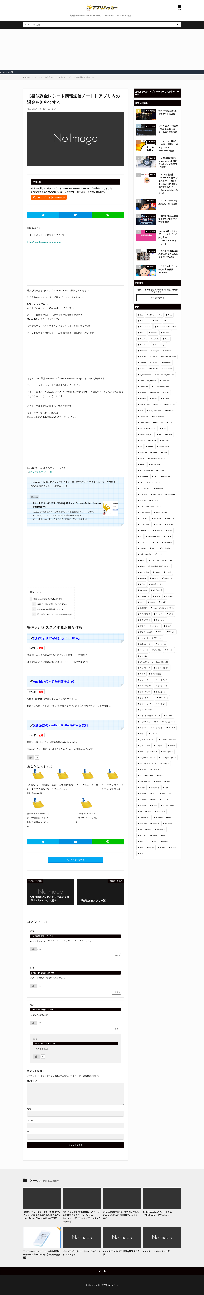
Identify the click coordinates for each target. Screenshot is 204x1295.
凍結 (168, 781)
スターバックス (146, 686)
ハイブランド (158, 728)
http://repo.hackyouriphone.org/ (44, 242)
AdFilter (152, 315)
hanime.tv (159, 422)
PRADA (168, 536)
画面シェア (161, 829)
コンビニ (143, 656)
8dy (141, 315)
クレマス (157, 650)
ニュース (143, 728)
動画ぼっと (155, 788)
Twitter (142, 584)
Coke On (154, 369)
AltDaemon (144, 321)
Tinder (157, 572)
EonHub (143, 398)
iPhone (150, 446)
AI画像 (153, 251)
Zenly (142, 602)
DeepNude (144, 387)
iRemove (143, 452)
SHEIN (154, 548)
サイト (30, 1132)
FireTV (158, 405)
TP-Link (168, 572)
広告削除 (143, 799)
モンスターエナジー (168, 758)
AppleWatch (144, 345)
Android (154, 333)
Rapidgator (168, 542)
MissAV (143, 500)
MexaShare (157, 494)
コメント (32, 1081)
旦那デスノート (169, 805)
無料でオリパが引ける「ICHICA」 (50, 604)
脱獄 (165, 835)
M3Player (159, 488)
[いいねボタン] (30, 757)
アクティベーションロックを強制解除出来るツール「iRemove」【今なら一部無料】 (41, 1254)
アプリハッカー (110, 1285)
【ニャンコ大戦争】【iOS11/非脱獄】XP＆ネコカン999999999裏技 (168, 146)
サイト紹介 (151, 111)
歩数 (170, 817)
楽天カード (161, 811)
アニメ (168, 626)
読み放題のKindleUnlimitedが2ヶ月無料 (52, 614)
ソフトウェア (145, 692)
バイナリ (171, 728)
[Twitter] (43, 215)
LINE (156, 476)
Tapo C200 (155, 560)
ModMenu (155, 500)
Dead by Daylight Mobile (165, 375)
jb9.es (142, 458)
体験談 (158, 781)
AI (161, 315)
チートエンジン (146, 710)
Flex (141, 411)
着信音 (155, 835)
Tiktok (142, 566)
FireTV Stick (170, 405)
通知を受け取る (157, 297)
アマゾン (171, 632)
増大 (166, 788)
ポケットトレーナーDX (148, 752)
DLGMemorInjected (161, 387)
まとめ (170, 614)
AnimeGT (166, 333)
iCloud (171, 422)
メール (30, 1120)
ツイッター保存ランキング (150, 716)
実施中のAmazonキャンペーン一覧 (85, 15)
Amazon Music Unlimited (166, 327)
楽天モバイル (145, 817)
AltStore (157, 321)
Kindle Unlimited (146, 470)
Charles (143, 363)
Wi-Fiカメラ (157, 590)
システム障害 (156, 674)
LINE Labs (166, 476)
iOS (160, 435)
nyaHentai (158, 530)
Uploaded (143, 590)
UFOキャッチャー (158, 584)
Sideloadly (166, 548)
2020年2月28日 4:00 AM (42, 1009)
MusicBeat (144, 518)
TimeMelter (144, 572)
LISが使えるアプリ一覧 (40, 472)
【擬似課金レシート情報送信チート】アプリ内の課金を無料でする (69, 77)
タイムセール (161, 692)
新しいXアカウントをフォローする (49, 197)
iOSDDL (153, 440)
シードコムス (163, 680)
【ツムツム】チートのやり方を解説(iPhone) (167, 269)
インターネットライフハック (151, 638)
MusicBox (157, 518)
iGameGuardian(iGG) (148, 428)
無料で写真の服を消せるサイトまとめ (167, 112)
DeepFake (166, 381)
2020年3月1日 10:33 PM (45, 1043)
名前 (29, 1109)
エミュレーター (146, 644)
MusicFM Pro (145, 524)
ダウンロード (163, 698)
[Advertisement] (102, 49)
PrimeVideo (144, 542)
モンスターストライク (148, 764)
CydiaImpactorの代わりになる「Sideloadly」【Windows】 (157, 1213)
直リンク (143, 835)
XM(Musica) (144, 596)
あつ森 (163, 602)
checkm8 (167, 363)
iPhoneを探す (164, 446)
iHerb (164, 428)
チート (153, 141)
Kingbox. (161, 470)
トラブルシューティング (149, 722)
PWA (156, 542)
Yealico (157, 596)
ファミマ (154, 734)
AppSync (156, 351)
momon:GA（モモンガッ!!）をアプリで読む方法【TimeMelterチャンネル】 (168, 237)
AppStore (143, 351)
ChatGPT (155, 363)
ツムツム (152, 201)
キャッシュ (162, 644)
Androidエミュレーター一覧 (156, 1251)
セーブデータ (163, 686)
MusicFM (170, 518)
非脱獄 (162, 847)
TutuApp (143, 578)
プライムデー (145, 746)
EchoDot (155, 393)
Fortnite (170, 411)
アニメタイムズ (146, 632)
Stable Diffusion (146, 554)
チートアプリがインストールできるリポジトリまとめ (81, 1253)
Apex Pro (143, 339)
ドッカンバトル (170, 722)
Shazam (143, 548)
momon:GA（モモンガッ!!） (151, 506)
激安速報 (143, 823)
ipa (141, 446)
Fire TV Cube (145, 405)
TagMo (142, 560)
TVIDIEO (155, 578)
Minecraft (171, 494)
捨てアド (165, 799)
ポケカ (172, 746)
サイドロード (145, 668)
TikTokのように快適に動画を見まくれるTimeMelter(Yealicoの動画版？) (67, 505)
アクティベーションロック (150, 626)
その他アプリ (145, 614)
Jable (165, 452)
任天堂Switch (145, 781)
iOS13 (169, 435)
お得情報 (143, 608)
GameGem (144, 417)
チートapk (161, 704)
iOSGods (165, 440)
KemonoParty (156, 464)
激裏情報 (156, 823)
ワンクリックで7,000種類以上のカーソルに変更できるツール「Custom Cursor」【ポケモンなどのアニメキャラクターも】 (82, 1217)
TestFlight (168, 560)
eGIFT (167, 393)
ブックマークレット (147, 740)
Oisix (170, 530)
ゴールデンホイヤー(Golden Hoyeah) (154, 662)
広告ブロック (167, 793)
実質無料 (143, 793)
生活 (149, 829)
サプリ (142, 674)
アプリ (160, 632)
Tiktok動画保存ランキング (160, 566)
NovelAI (170, 524)
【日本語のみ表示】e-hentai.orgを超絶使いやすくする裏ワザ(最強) (167, 162)
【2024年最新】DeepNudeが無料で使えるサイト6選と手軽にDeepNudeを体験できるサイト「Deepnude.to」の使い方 (168, 183)
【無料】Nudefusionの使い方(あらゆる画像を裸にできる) (168, 254)
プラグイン (160, 746)
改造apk (143, 805)
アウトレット (161, 620)
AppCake (156, 339)
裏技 (153, 158)
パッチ (142, 734)
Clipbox (142, 369)
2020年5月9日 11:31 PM (42, 936)
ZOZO (152, 602)
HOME (27, 77)
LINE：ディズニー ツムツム (150, 482)
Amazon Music (145, 327)
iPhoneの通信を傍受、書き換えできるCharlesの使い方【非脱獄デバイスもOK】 (121, 1215)
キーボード (144, 650)
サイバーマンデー (162, 668)
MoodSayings (145, 512)
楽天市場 (159, 817)
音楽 (141, 853)
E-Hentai (143, 393)
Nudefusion (144, 530)
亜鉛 (161, 775)
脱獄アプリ (144, 841)
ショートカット (146, 680)
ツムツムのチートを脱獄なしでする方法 (167, 202)
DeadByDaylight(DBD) (148, 381)
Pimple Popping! (154, 536)
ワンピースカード (146, 775)
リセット (166, 764)
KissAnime (144, 476)
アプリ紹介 (151, 126)
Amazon (169, 321)
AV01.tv (154, 357)
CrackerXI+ (168, 369)
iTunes (155, 452)
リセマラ (143, 770)
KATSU (142, 464)
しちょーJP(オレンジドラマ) (163, 608)
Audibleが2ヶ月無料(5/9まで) (48, 609)
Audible (143, 357)
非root (151, 847)
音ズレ (173, 847)
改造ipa (154, 805)
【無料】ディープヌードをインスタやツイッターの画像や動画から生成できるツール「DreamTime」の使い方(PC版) (41, 1215)
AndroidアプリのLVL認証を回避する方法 (121, 1253)
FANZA (154, 398)
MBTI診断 (143, 494)
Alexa (170, 315)
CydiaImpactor (145, 375)
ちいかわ (159, 614)
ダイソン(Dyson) (146, 698)
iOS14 (142, 440)
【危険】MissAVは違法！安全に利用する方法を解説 (168, 218)
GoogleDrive (144, 422)
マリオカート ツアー (147, 758)
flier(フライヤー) (155, 411)
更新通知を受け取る (75, 859)
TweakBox (168, 578)
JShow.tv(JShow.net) (158, 458)
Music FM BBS (161, 512)
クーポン (170, 650)
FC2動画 (166, 398)
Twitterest (108, 15)
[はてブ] (75, 215)
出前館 (142, 788)
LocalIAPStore (145, 488)
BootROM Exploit (169, 357)
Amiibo (142, 333)
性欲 (154, 799)
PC (141, 536)
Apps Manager (160, 345)
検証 (149, 811)
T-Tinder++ (161, 554)
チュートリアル (146, 704)
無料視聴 (168, 823)
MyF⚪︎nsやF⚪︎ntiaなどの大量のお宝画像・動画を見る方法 (168, 129)
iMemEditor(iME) (146, 435)
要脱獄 (165, 841)
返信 (116, 955)
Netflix (158, 524)
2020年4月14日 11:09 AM (42, 973)
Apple (167, 339)
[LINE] (108, 215)
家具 (154, 793)
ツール (37, 77)
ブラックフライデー (168, 740)
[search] (178, 24)
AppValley (168, 351)
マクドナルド (168, 752)
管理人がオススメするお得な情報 (46, 599)
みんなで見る (145, 620)
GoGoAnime (159, 417)
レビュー (156, 770)
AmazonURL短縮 (123, 15)
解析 (141, 847)
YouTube (169, 596)
